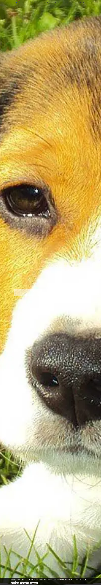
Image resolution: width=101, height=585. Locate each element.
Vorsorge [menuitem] (48, 2)
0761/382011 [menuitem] (83, 2)
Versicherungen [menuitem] (68, 2)
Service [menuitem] (75, 2)
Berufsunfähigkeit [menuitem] (35, 2)
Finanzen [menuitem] (43, 2)
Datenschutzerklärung (44, 581)
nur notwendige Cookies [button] (24, 583)
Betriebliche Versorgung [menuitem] (57, 2)
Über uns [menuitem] (27, 2)
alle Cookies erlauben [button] (15, 583)
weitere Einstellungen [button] (34, 583)
